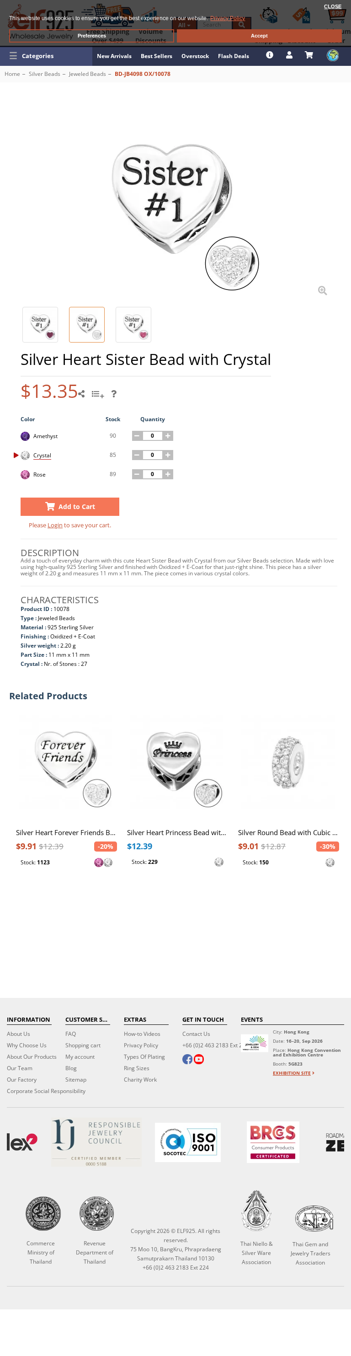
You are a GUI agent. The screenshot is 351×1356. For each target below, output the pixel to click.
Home (12, 74)
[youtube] (199, 1060)
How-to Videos (142, 1034)
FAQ (70, 1034)
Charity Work (140, 1079)
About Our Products (32, 1057)
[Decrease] (137, 436)
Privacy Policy (141, 1045)
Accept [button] (259, 35)
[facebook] (187, 1060)
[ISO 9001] (187, 1142)
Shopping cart (83, 1045)
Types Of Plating (144, 1057)
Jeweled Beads (87, 74)
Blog (71, 1068)
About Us (18, 1034)
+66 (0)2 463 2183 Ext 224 (215, 1045)
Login (55, 525)
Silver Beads (44, 74)
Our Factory (22, 1079)
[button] (46, 56)
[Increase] (168, 436)
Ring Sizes (136, 1068)
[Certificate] (96, 1142)
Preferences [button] (92, 35)
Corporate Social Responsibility (46, 1091)
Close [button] (332, 6)
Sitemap (75, 1079)
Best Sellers (156, 56)
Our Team (19, 1068)
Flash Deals (233, 56)
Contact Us (196, 1034)
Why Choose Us (27, 1045)
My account (80, 1057)
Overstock (195, 56)
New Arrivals (114, 56)
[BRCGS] (273, 1142)
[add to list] (99, 397)
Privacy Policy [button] (227, 18)
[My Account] (290, 54)
